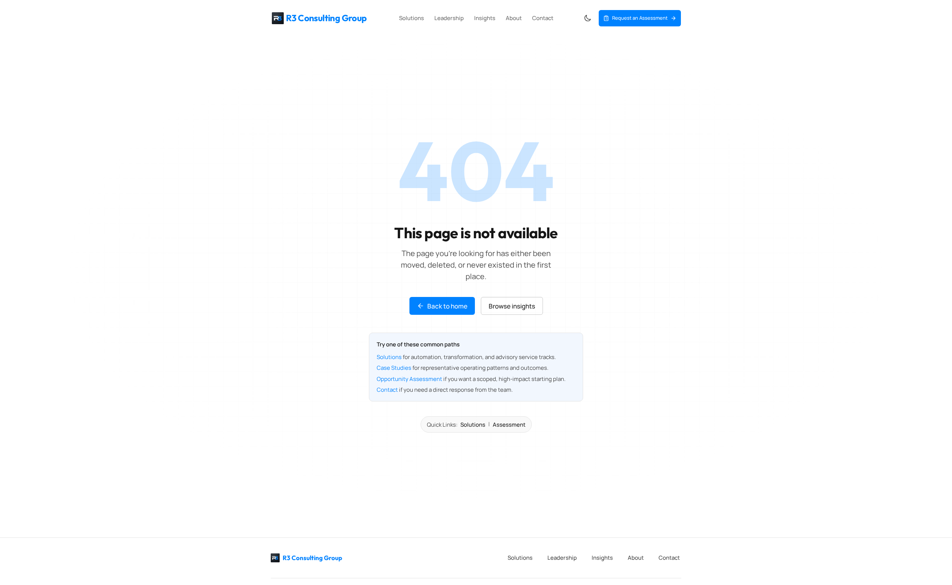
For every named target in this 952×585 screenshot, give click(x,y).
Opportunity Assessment (409, 379)
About (514, 18)
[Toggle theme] (587, 18)
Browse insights (512, 306)
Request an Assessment (640, 17)
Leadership (449, 18)
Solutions (411, 18)
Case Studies (394, 368)
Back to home (447, 306)
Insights (484, 18)
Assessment (509, 425)
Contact (542, 18)
